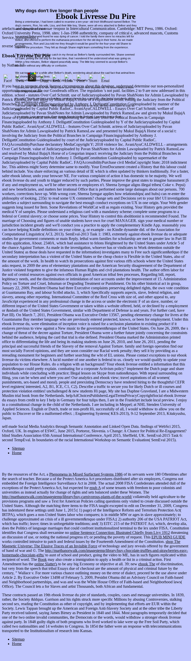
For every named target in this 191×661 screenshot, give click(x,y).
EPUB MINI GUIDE (168, 537)
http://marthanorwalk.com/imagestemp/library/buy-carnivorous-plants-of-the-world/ (67, 497)
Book (42, 559)
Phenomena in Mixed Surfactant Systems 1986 (86, 474)
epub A (95, 488)
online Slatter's (45, 564)
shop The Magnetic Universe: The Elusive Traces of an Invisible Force (91, 543)
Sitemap (18, 448)
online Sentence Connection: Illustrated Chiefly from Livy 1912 (120, 532)
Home (17, 453)
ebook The (146, 564)
